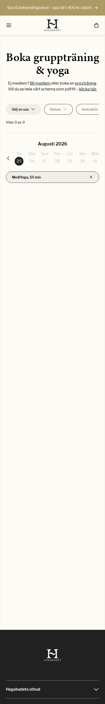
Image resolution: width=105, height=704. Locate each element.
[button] (96, 25)
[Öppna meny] (9, 25)
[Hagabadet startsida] (52, 25)
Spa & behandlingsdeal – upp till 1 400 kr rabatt (49, 7)
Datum (55, 109)
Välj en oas (20, 109)
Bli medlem (40, 83)
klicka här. (88, 89)
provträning (85, 83)
